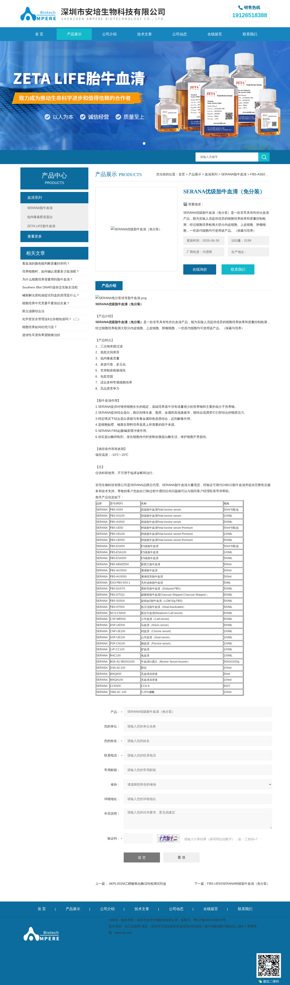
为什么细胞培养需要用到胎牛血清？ (47, 279)
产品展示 (74, 34)
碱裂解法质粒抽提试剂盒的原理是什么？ (50, 295)
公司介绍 (109, 34)
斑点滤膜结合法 (33, 311)
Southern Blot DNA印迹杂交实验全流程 (50, 287)
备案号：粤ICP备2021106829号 (203, 920)
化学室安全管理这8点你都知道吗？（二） (51, 319)
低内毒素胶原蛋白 (40, 217)
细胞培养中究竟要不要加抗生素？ (46, 303)
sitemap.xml (123, 932)
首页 (182, 174)
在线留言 (215, 34)
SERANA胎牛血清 (233, 174)
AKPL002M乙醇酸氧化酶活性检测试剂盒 (137, 883)
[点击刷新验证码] (168, 838)
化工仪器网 (132, 926)
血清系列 (211, 174)
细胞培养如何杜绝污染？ (39, 327)
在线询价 (200, 269)
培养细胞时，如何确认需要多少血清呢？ (50, 271)
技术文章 (144, 34)
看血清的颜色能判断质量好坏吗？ (46, 263)
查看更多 (34, 236)
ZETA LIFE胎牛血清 (41, 226)
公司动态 (179, 34)
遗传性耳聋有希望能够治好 (41, 335)
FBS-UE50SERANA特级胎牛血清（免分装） (238, 883)
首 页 (39, 34)
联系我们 (250, 34)
